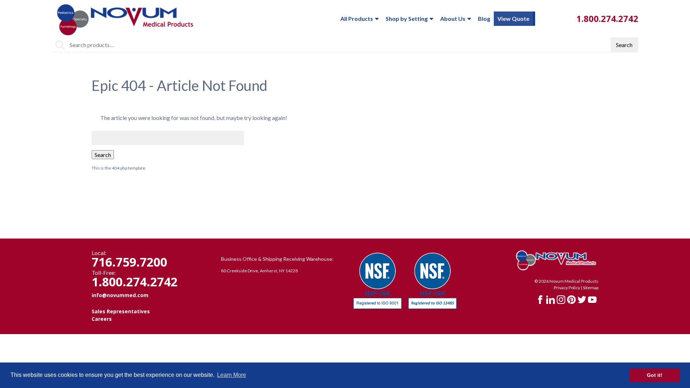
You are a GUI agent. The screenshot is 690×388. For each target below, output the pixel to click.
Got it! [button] (654, 375)
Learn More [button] (231, 375)
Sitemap (590, 287)
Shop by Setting (407, 18)
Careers (102, 318)
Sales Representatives (121, 311)
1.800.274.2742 (607, 18)
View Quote (513, 18)
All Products (356, 18)
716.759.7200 (129, 262)
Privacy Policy (567, 287)
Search (624, 44)
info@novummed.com (120, 295)
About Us (452, 18)
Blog (484, 18)
